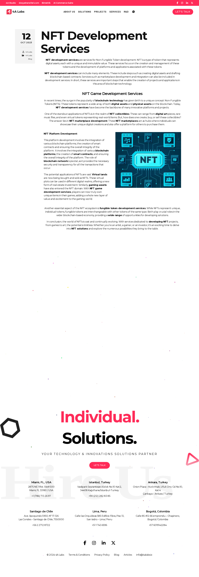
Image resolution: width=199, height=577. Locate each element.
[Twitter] (113, 543)
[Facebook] (84, 543)
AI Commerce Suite (63, 3)
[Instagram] (94, 543)
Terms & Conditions (79, 554)
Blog (116, 554)
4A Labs (28, 52)
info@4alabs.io (144, 554)
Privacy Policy (102, 554)
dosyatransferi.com (29, 3)
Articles (128, 554)
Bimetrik (46, 3)
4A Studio (11, 3)
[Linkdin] (103, 543)
